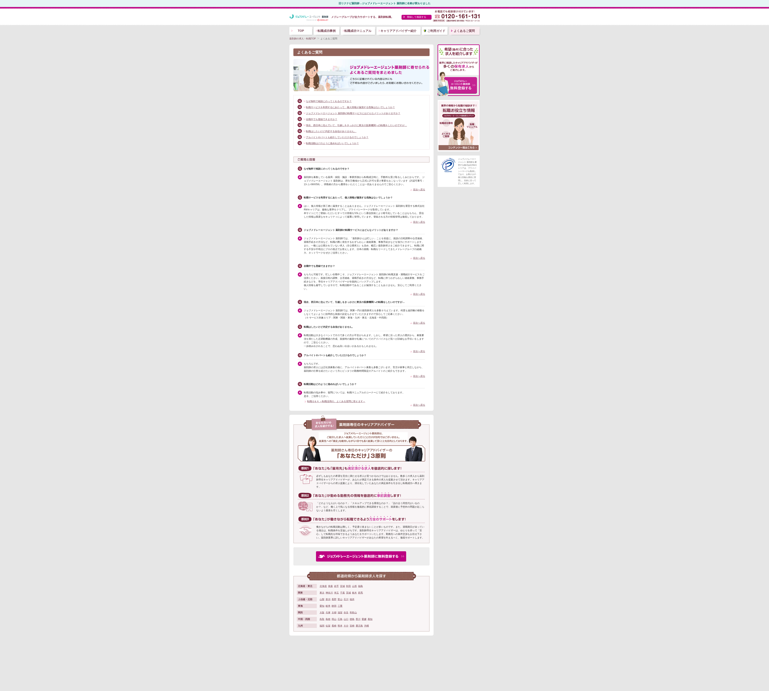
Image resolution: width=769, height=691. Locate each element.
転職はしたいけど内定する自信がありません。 (331, 131)
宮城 (342, 586)
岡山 (334, 619)
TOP (301, 30)
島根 (328, 619)
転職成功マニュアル (357, 30)
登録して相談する (416, 17)
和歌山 (353, 612)
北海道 (323, 586)
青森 (330, 586)
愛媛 (364, 619)
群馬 (360, 592)
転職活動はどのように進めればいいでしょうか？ (332, 143)
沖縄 (366, 625)
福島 (360, 586)
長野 (334, 599)
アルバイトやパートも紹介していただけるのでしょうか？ (337, 137)
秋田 (348, 586)
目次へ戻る (419, 189)
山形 (354, 586)
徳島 (352, 619)
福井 (352, 599)
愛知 (322, 606)
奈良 (346, 612)
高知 (370, 619)
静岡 (334, 606)
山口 (346, 619)
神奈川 (329, 592)
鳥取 (322, 619)
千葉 (342, 592)
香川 (358, 619)
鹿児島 (359, 625)
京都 (334, 612)
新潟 (328, 599)
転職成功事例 (327, 30)
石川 (346, 599)
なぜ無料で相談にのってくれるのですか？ (329, 101)
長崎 (334, 625)
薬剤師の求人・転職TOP (302, 38)
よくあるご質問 (464, 30)
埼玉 (336, 592)
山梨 (322, 599)
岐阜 (328, 606)
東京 (322, 592)
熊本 (340, 625)
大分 (346, 625)
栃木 (354, 592)
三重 (340, 606)
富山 (340, 599)
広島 (340, 619)
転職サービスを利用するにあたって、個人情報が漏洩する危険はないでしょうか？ (350, 107)
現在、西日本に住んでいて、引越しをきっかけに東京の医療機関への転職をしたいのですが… (356, 125)
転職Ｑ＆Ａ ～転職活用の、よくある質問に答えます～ (336, 401)
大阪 (322, 612)
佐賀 (328, 625)
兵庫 (328, 612)
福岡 (322, 625)
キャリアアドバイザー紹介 (398, 30)
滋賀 (340, 612)
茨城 (348, 592)
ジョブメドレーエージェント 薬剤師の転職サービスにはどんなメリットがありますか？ (353, 113)
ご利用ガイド (436, 30)
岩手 (336, 586)
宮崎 (352, 625)
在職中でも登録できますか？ (321, 119)
